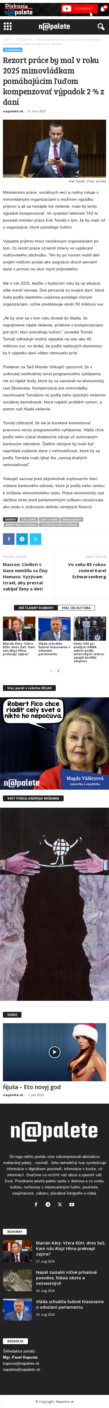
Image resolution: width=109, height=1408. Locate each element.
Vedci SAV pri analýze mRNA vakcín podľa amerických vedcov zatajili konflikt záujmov (89, 652)
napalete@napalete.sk (21, 1369)
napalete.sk (13, 111)
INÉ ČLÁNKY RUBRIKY (36, 608)
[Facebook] (9, 539)
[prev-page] (51, 671)
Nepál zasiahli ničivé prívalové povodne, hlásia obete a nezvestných (66, 1277)
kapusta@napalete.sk (21, 1363)
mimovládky (71, 519)
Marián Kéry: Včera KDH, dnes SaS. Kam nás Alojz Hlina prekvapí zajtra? (19, 648)
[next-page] (58, 671)
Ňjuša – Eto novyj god (32, 1087)
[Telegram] (22, 539)
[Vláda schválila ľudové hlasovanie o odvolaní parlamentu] (54, 629)
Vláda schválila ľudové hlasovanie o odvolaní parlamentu (54, 648)
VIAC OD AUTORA (76, 608)
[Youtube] (72, 1205)
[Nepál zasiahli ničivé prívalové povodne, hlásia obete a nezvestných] (17, 1280)
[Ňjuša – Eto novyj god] (54, 1052)
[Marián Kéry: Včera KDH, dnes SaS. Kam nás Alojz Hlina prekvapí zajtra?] (19, 629)
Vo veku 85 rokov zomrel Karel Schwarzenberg (87, 570)
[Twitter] (35, 539)
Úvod (6, 39)
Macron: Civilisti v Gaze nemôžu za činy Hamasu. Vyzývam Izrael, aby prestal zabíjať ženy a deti (25, 576)
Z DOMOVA (23, 39)
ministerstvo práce (21, 525)
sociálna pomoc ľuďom (59, 525)
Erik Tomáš (49, 519)
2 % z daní (29, 519)
